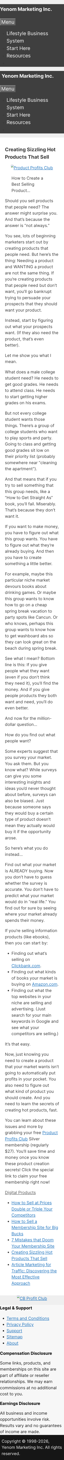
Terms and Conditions (28, 1318)
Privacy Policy (20, 1324)
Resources (19, 56)
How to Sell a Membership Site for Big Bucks (34, 1227)
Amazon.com (44, 984)
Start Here (18, 48)
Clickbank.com (25, 965)
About (12, 1343)
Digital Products (20, 1192)
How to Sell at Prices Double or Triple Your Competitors (32, 1209)
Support (14, 1330)
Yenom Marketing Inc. (26, 9)
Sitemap (14, 1336)
